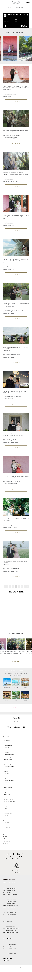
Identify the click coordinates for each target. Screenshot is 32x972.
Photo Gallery (6, 785)
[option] (18, 48)
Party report (6, 797)
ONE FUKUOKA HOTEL (11, 903)
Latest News (5, 733)
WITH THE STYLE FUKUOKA (12, 899)
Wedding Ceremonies (8, 787)
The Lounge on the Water (9, 764)
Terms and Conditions (8, 759)
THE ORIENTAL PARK (12, 953)
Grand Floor (6, 743)
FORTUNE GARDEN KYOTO (11, 930)
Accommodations (6, 740)
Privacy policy (11, 967)
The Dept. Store (6, 960)
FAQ (4, 838)
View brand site (16, 870)
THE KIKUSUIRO (9, 934)
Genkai (5, 768)
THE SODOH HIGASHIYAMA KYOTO (12, 928)
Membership (5, 836)
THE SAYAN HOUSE (12, 948)
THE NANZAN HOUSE (10, 921)
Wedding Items (7, 794)
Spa (4, 820)
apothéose (10, 942)
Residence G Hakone (11, 890)
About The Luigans (7, 736)
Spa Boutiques (7, 827)
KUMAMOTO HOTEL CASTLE (12, 905)
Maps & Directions (6, 841)
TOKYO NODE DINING (12, 944)
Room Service (6, 752)
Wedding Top (6, 778)
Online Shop (5, 843)
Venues (5, 789)
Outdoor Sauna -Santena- (9, 754)
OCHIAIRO (9, 892)
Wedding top (16, 707)
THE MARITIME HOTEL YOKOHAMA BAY (14, 886)
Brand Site (16, 872)
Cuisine (5, 808)
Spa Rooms (6, 825)
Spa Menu (6, 824)
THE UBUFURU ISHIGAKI (11, 910)
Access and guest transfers (9, 780)
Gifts (4, 834)
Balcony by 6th (11, 940)
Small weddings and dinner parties (10, 796)
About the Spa (7, 822)
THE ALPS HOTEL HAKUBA (12, 894)
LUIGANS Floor (7, 742)
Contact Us (5, 839)
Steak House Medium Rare (9, 766)
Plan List (5, 806)
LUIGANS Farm (7, 771)
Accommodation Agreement (9, 757)
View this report (16, 101)
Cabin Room (6, 747)
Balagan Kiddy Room (8, 745)
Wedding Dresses (7, 792)
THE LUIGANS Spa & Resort (12, 901)
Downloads (6, 815)
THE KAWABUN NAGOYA (10, 926)
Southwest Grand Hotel (11, 907)
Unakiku (10, 946)
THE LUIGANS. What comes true (10, 801)
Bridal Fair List (7, 782)
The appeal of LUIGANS (8, 799)
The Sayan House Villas (11, 914)
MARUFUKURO (10, 896)
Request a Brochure (8, 813)
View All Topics (16, 661)
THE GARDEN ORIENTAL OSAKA (12, 932)
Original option (7, 810)
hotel (10, 727)
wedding (18, 727)
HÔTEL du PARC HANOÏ (11, 912)
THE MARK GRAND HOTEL (12, 888)
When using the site (19, 967)
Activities (5, 750)
